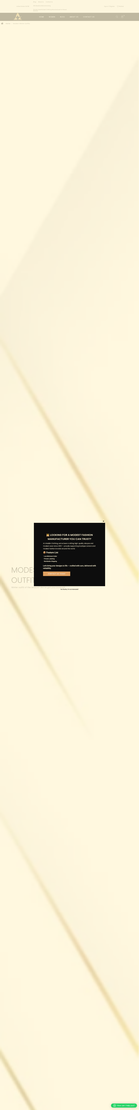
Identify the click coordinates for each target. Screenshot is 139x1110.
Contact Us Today (56, 574)
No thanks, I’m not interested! (69, 589)
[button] (124, 1106)
